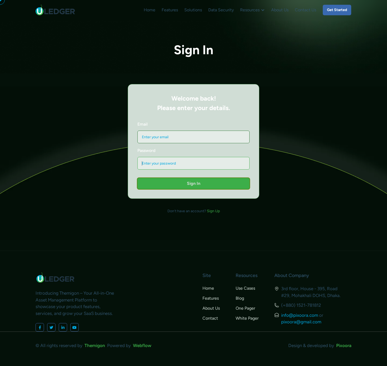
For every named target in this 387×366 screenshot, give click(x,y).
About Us (280, 9)
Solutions (193, 9)
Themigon (96, 345)
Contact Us (305, 9)
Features (170, 9)
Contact (210, 318)
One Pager (245, 308)
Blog (240, 298)
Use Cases (245, 288)
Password (146, 150)
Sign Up (213, 211)
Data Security (221, 9)
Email (142, 124)
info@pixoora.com (299, 315)
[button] (252, 10)
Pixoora (343, 345)
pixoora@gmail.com (301, 321)
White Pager (247, 318)
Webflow (142, 345)
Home (149, 9)
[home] (55, 10)
